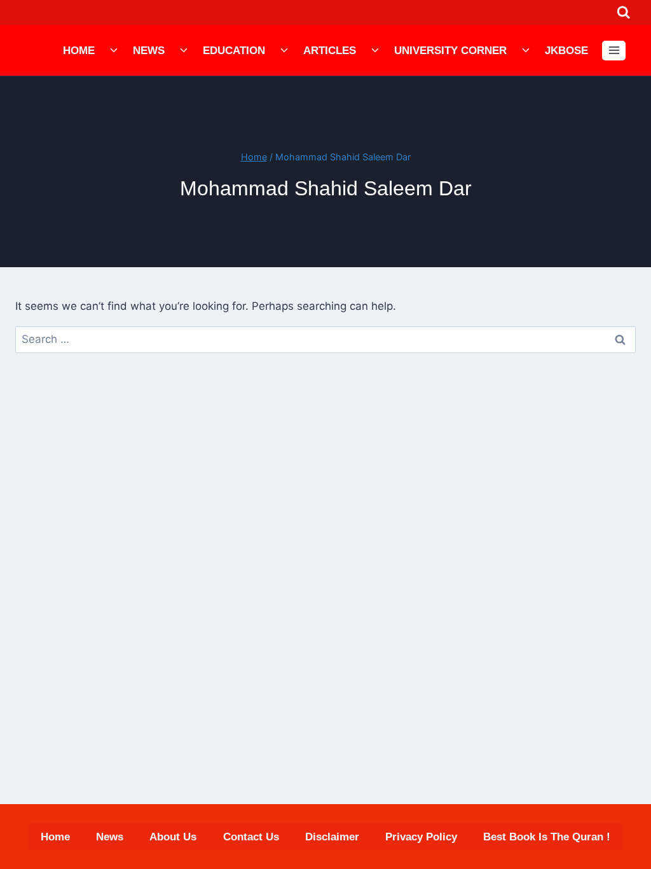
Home (79, 51)
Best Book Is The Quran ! (546, 837)
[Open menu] (614, 50)
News (149, 51)
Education (234, 51)
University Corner (450, 51)
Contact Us (251, 837)
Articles (329, 51)
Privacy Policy (421, 837)
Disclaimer (332, 837)
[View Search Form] (623, 12)
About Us (172, 837)
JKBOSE (566, 51)
